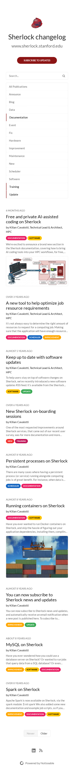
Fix (11, 132)
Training (14, 186)
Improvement (17, 148)
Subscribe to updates (37, 60)
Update (13, 194)
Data (12, 109)
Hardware (15, 140)
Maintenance (17, 155)
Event (12, 125)
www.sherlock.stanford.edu (37, 45)
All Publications (18, 86)
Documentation (18, 117)
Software (14, 179)
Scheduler (15, 171)
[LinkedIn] (35, 750)
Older (44, 733)
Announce (15, 94)
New (11, 163)
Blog (11, 102)
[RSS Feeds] (40, 750)
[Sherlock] (37, 23)
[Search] (64, 76)
